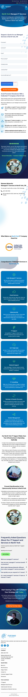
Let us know (6, 554)
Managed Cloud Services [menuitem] (6, 684)
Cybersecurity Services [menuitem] (6, 686)
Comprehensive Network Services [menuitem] (9, 689)
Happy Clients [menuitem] (4, 669)
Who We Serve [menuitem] (4, 667)
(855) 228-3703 (4, 653)
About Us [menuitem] (3, 665)
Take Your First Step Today (14, 606)
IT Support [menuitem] (3, 682)
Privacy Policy (3, 648)
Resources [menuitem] (3, 676)
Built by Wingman (14, 694)
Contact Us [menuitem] (3, 672)
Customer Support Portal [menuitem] (6, 674)
